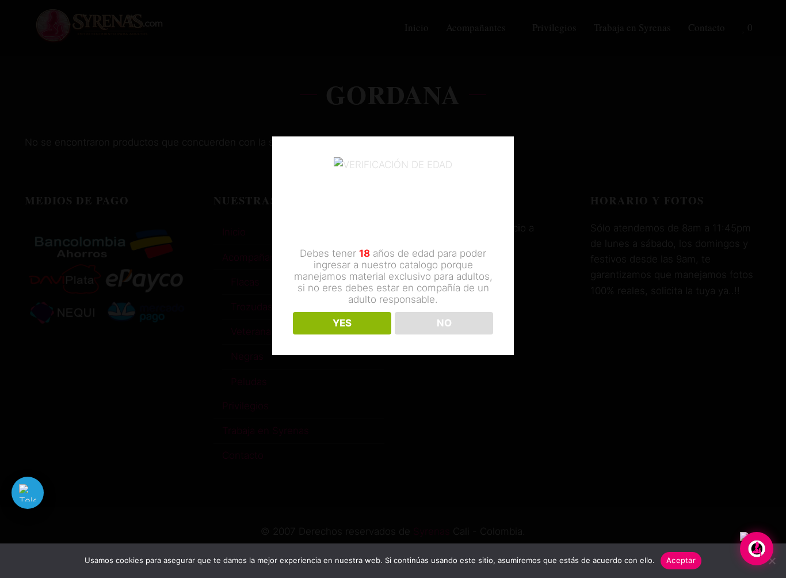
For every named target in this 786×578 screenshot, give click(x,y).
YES (342, 323)
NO (444, 323)
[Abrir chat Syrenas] (756, 548)
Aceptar (681, 560)
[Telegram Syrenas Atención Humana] (28, 493)
